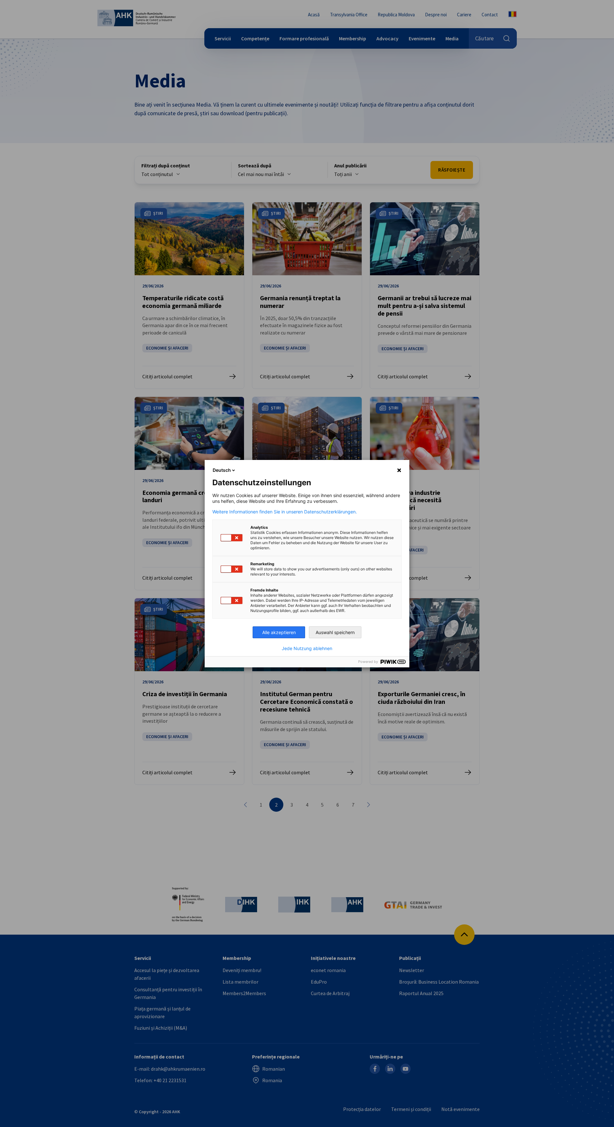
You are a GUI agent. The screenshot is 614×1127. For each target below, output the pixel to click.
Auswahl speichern (335, 632)
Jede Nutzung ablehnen (307, 648)
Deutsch (222, 470)
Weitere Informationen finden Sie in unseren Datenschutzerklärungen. (284, 511)
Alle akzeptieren (279, 632)
